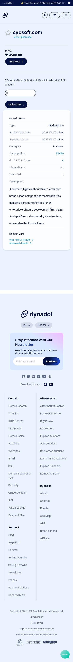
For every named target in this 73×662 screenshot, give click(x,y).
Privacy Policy (36, 617)
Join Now (51, 361)
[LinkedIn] (33, 376)
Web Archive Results (20, 239)
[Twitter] (38, 376)
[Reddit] (50, 376)
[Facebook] (23, 376)
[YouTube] (44, 376)
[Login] (45, 15)
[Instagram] (28, 376)
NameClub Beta (49, 473)
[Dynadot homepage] (5, 15)
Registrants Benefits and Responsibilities (36, 634)
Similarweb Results (19, 243)
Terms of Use (36, 623)
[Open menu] (66, 15)
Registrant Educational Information (36, 628)
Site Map (45, 515)
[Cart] (54, 15)
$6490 (60, 153)
